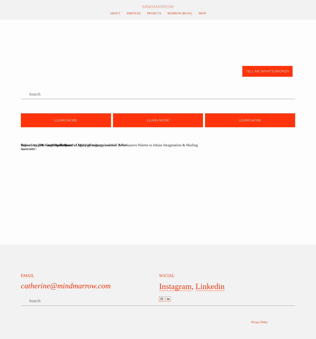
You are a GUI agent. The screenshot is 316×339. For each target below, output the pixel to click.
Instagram (175, 286)
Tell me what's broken (267, 71)
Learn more (66, 120)
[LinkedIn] (168, 298)
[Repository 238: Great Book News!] (47, 138)
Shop (202, 13)
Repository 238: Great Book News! (47, 145)
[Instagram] (161, 298)
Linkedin (210, 286)
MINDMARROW (158, 6)
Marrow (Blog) (180, 13)
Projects (154, 13)
